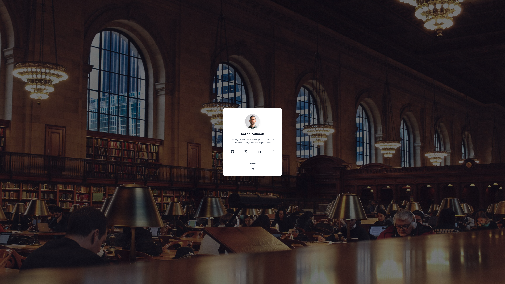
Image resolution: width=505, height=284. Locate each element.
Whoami (252, 164)
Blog (252, 168)
